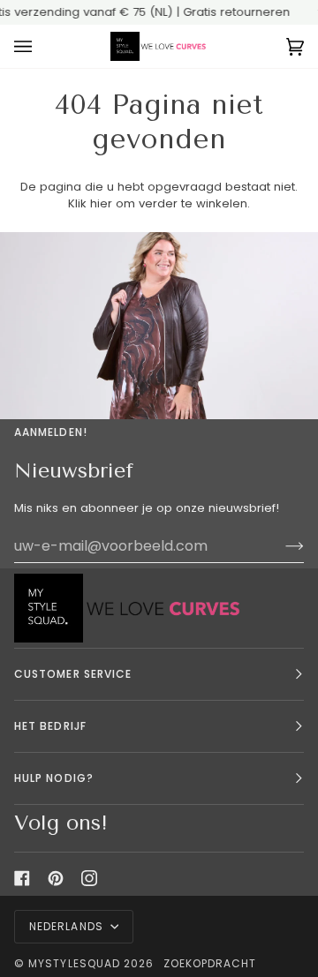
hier (101, 203)
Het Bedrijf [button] (50, 725)
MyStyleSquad (74, 963)
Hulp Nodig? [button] (54, 777)
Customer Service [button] (73, 673)
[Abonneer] (280, 546)
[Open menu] (40, 47)
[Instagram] (89, 878)
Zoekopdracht (210, 963)
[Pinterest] (56, 878)
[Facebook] (22, 878)
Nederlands (68, 926)
